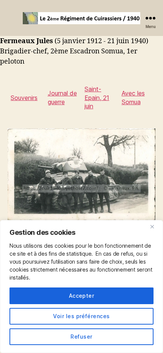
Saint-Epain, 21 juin (97, 97)
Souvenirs (24, 98)
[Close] (155, 226)
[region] (81, 286)
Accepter (81, 295)
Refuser (81, 336)
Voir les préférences (81, 316)
